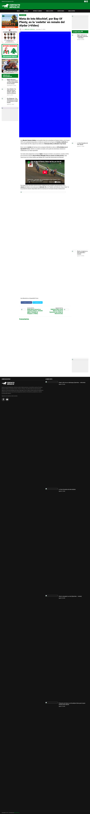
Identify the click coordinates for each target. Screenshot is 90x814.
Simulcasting (71, 10)
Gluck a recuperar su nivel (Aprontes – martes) (82, 253)
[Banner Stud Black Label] (10, 66)
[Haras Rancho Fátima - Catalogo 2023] (10, 36)
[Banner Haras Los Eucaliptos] (10, 21)
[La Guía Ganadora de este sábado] (52, 541)
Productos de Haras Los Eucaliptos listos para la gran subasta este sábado (72, 704)
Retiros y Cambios (37, 10)
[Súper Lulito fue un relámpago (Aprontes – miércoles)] (52, 434)
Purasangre (22, 15)
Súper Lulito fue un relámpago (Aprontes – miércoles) (82, 36)
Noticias (26, 10)
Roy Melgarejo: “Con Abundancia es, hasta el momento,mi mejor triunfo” (12, 100)
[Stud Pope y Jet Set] (10, 114)
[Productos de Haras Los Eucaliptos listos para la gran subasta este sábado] (52, 755)
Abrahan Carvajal (29, 29)
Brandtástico (16, 812)
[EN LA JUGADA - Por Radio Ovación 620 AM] (80, 22)
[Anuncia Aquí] (80, 365)
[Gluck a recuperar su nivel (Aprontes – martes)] (52, 648)
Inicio (18, 10)
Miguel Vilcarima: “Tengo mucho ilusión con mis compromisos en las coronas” (12, 81)
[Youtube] (87, 1)
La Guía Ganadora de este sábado (82, 143)
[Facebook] (85, 1)
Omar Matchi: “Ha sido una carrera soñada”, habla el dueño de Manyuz (11, 91)
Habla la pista (49, 10)
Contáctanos (60, 10)
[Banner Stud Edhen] (10, 51)
